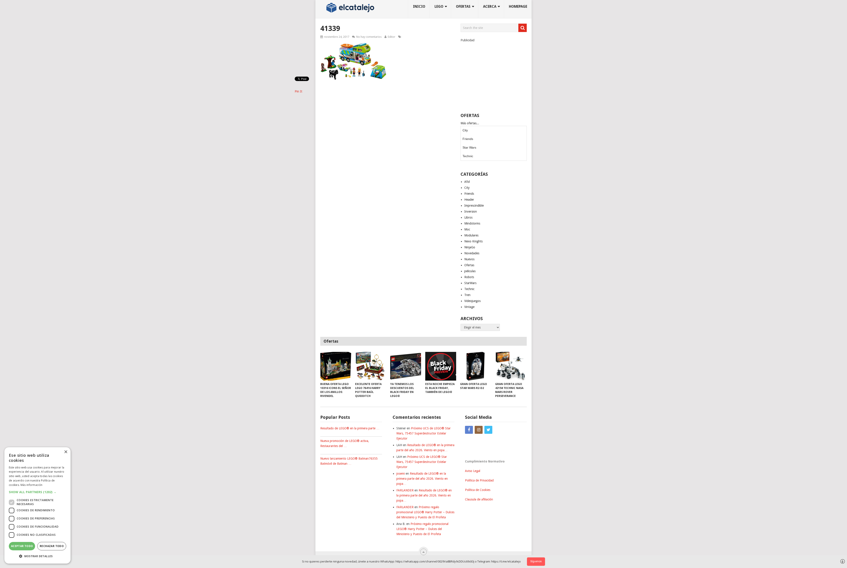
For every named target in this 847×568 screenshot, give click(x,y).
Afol (467, 181)
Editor (391, 36)
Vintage (469, 307)
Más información (32, 485)
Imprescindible (474, 205)
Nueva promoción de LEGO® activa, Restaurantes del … (344, 443)
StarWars (470, 283)
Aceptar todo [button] (22, 546)
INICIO (419, 6)
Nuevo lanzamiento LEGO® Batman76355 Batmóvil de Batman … (349, 461)
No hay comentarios (369, 36)
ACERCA (489, 6)
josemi (400, 473)
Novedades (471, 253)
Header (469, 199)
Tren (467, 295)
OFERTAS (463, 6)
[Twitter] (488, 430)
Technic (468, 156)
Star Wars (469, 147)
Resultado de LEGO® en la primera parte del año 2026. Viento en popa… (422, 478)
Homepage (518, 6)
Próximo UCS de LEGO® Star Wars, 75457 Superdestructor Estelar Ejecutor (423, 433)
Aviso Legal (472, 471)
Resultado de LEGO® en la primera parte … (349, 428)
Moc (467, 229)
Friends (468, 139)
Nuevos (469, 259)
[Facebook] (469, 430)
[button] (37, 491)
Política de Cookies (477, 490)
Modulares (471, 235)
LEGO (439, 6)
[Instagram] (479, 430)
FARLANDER (405, 490)
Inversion (470, 211)
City (465, 130)
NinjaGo (469, 247)
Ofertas (469, 265)
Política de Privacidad (479, 480)
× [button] (65, 452)
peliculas (470, 271)
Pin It (298, 91)
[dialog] (37, 505)
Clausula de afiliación (479, 499)
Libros (468, 217)
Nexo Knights (473, 241)
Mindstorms (472, 223)
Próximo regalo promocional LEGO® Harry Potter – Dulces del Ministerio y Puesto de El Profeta (425, 512)
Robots (469, 277)
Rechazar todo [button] (52, 546)
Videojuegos (472, 301)
